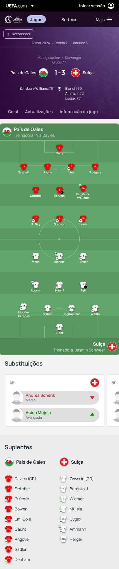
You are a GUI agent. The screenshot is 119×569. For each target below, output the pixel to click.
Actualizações (39, 111)
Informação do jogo (79, 111)
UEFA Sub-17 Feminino (13, 19)
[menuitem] (41, 19)
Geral (13, 111)
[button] (102, 19)
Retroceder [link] (21, 33)
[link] (36, 19)
